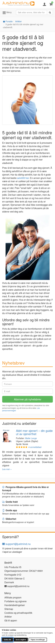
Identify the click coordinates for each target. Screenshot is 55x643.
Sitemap (8, 609)
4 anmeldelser (35, 447)
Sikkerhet (10, 518)
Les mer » (7, 469)
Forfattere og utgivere (15, 601)
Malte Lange (31, 438)
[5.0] (21, 447)
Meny (9, 12)
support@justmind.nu (18, 544)
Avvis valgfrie (21, 640)
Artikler (18, 21)
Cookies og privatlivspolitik (18, 612)
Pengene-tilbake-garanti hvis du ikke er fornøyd (25, 488)
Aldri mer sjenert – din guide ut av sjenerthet (34, 432)
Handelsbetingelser (14, 605)
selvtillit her (23, 178)
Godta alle (7, 640)
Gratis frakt (11, 501)
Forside (9, 21)
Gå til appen (10, 620)
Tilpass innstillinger (38, 640)
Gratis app (11, 510)
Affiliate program (12, 597)
